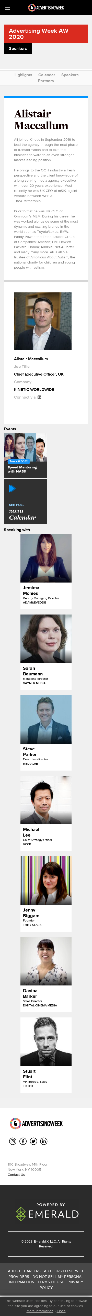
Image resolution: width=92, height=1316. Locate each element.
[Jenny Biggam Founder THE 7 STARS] (46, 880)
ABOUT (14, 1271)
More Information (40, 1311)
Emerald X (41, 1241)
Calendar (46, 75)
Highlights (23, 75)
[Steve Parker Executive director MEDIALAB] (46, 719)
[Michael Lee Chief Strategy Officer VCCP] (46, 800)
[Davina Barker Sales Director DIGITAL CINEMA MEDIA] (46, 961)
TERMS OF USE (51, 1282)
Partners (46, 81)
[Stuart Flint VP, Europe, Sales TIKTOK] (46, 1041)
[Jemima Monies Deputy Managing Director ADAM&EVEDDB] (46, 558)
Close (61, 1311)
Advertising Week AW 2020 (38, 33)
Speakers (70, 75)
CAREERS (32, 1271)
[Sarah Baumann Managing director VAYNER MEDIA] (46, 639)
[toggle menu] (8, 8)
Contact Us (16, 1174)
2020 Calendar (22, 512)
